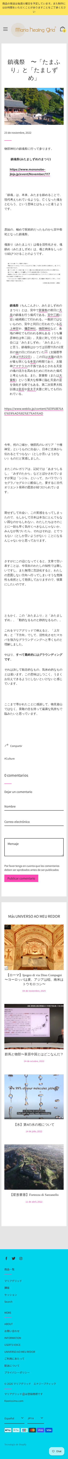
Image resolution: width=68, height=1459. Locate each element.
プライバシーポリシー (17, 1372)
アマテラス (20, 366)
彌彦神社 (30, 328)
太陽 (51, 357)
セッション (10, 1294)
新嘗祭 (43, 310)
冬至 (33, 361)
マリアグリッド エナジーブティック (34, 1383)
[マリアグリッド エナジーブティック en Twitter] (14, 1258)
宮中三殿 (53, 315)
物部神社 (44, 328)
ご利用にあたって (14, 1358)
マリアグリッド (13, 1281)
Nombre (10, 800)
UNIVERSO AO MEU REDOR (19, 1351)
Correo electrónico (17, 815)
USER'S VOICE (12, 1344)
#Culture (9, 758)
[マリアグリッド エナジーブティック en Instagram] (21, 1258)
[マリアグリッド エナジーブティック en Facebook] (6, 1258)
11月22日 (24, 357)
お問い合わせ (12, 1331)
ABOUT (8, 1324)
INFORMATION (12, 1338)
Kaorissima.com (13, 1401)
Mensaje (9, 833)
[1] (46, 351)
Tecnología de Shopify (15, 1444)
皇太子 (31, 389)
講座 (6, 1287)
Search (8, 1301)
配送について (12, 1365)
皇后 (21, 389)
